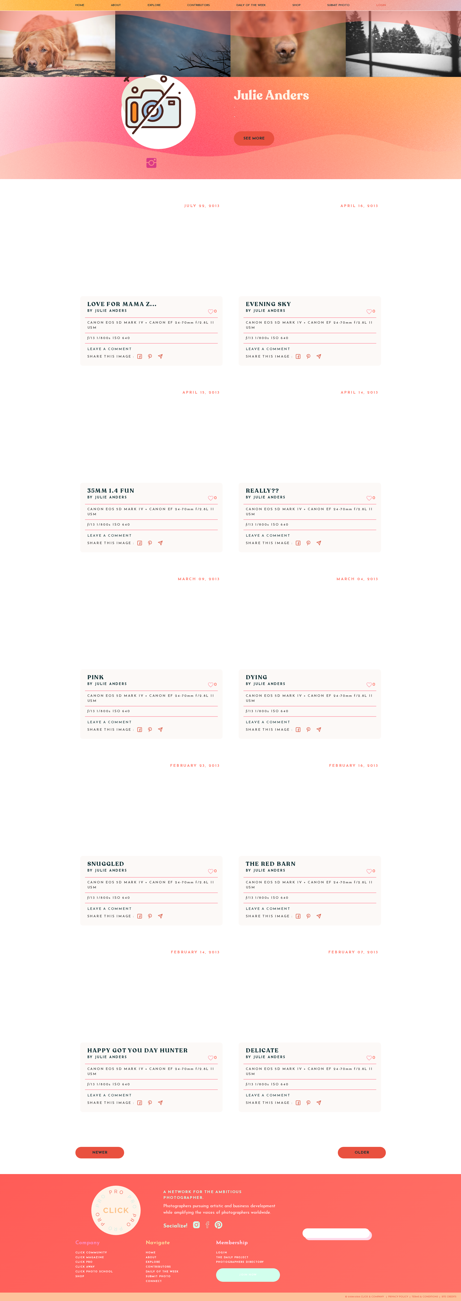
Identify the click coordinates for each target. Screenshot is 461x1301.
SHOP (296, 5)
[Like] (210, 311)
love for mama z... (122, 304)
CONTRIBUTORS (198, 5)
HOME (79, 5)
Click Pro (84, 1262)
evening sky (268, 304)
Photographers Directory (240, 1262)
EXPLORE (154, 5)
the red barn (271, 864)
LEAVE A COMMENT (109, 349)
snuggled (106, 864)
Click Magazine (89, 1257)
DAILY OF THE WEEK (251, 5)
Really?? (262, 491)
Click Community (91, 1252)
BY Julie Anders (107, 311)
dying (257, 677)
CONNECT (154, 1281)
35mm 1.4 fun (111, 491)
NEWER (99, 1153)
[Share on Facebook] (139, 356)
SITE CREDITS (449, 1296)
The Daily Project (232, 1257)
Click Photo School (94, 1271)
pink (95, 677)
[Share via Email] (160, 356)
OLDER (362, 1153)
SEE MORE (254, 138)
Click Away (85, 1267)
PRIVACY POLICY (398, 1296)
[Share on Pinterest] (150, 356)
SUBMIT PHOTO (338, 5)
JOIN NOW (248, 1275)
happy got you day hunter (137, 1051)
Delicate (262, 1051)
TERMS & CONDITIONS (425, 1296)
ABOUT (116, 5)
